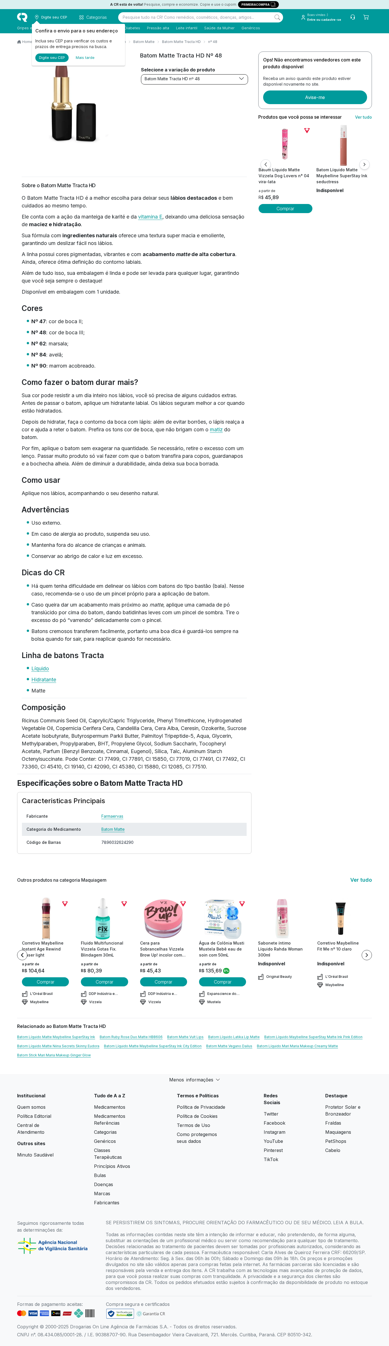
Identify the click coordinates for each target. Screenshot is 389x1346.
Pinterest (273, 1150)
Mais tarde (85, 57)
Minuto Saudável (35, 1155)
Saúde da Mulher (219, 28)
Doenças (103, 1184)
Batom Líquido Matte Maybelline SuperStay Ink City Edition (153, 1046)
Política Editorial (34, 1116)
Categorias (105, 1132)
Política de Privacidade (201, 1107)
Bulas (100, 1175)
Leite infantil (186, 28)
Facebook (274, 1123)
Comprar (285, 208)
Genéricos (250, 28)
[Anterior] (266, 164)
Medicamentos (109, 1107)
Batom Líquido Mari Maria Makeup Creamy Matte (297, 1046)
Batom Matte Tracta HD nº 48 (172, 78)
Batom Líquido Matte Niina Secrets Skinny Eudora (58, 1046)
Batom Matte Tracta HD (181, 42)
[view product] (285, 145)
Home (27, 42)
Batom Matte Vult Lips (185, 1037)
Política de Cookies (197, 1116)
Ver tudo (363, 117)
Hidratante (43, 680)
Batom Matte (144, 42)
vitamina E (150, 217)
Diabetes (132, 28)
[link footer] (120, 1314)
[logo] (22, 17)
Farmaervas (112, 816)
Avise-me (315, 97)
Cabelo (332, 1150)
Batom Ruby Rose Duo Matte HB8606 (131, 1037)
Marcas (102, 1193)
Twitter (271, 1114)
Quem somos (31, 1107)
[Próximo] (364, 164)
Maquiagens (338, 1132)
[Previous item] (22, 955)
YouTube (273, 1141)
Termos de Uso (193, 1125)
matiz (216, 429)
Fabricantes (106, 1202)
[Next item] (367, 955)
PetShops (335, 1141)
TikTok (271, 1159)
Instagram (274, 1132)
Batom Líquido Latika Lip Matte (234, 1037)
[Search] (277, 17)
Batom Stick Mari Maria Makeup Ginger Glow (54, 1055)
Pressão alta (158, 28)
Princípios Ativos (112, 1166)
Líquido (40, 668)
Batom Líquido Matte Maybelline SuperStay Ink (56, 1037)
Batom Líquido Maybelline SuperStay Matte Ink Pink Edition (313, 1037)
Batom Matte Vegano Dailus (229, 1046)
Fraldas (333, 1123)
